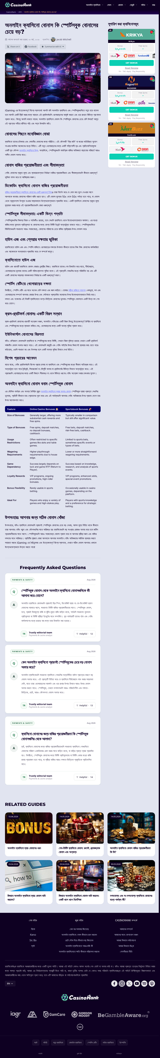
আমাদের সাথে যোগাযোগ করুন (126, 934)
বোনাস (120, 4)
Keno (33, 934)
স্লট (33, 946)
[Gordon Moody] (81, 1014)
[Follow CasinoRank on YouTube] (137, 983)
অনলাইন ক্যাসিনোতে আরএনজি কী (79, 946)
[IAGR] (16, 1014)
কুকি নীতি (79, 1053)
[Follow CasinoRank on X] (129, 983)
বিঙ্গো (33, 929)
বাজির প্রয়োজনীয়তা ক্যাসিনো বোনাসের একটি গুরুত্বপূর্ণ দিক (28, 192)
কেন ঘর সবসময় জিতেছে (79, 929)
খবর (153, 4)
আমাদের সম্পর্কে (126, 929)
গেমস (109, 4)
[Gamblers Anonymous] (32, 1014)
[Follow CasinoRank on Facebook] (114, 983)
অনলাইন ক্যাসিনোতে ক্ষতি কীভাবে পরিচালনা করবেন (79, 951)
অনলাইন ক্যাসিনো (93, 4)
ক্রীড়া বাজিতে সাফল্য (77, 290)
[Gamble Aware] (124, 1014)
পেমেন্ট (132, 4)
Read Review (131, 68)
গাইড (143, 4)
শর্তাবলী (40, 1053)
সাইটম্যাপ (119, 1053)
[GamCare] (54, 1014)
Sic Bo (33, 940)
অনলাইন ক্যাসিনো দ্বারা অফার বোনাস (56, 391)
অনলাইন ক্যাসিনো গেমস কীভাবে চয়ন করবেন (79, 934)
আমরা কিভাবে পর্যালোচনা (126, 940)
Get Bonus (132, 63)
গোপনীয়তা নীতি (126, 951)
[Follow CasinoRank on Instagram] (122, 983)
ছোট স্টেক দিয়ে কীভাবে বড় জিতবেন (79, 940)
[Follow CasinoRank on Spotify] (144, 983)
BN (8, 983)
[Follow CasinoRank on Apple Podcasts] (152, 983)
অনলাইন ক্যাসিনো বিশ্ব (28, 150)
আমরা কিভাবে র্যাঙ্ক (126, 946)
